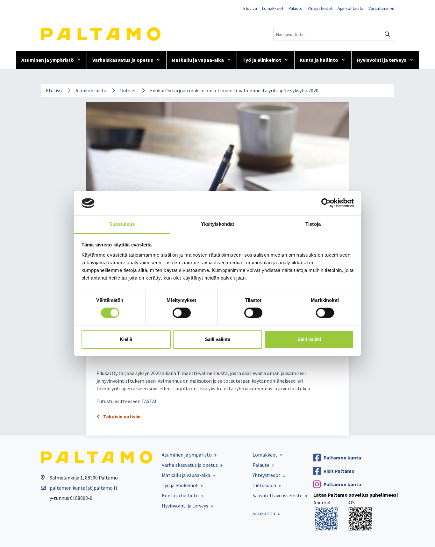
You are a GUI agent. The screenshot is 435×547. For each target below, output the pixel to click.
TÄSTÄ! (148, 401)
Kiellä (126, 339)
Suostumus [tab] (122, 224)
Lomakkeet (272, 8)
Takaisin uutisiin (121, 416)
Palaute (296, 8)
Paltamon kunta (342, 457)
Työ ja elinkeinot (261, 60)
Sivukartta (264, 513)
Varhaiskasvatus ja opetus (122, 60)
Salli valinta (217, 339)
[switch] (182, 313)
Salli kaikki (309, 339)
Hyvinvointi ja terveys (381, 60)
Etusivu (250, 8)
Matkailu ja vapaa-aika (198, 60)
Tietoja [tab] (313, 224)
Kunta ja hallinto (319, 60)
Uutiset (128, 90)
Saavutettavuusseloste (278, 495)
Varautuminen (381, 8)
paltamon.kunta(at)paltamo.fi (83, 488)
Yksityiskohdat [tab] (217, 224)
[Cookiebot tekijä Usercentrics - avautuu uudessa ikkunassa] (326, 203)
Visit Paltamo (339, 471)
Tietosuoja (264, 485)
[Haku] (387, 34)
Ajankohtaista (350, 8)
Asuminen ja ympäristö (47, 60)
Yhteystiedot (320, 8)
